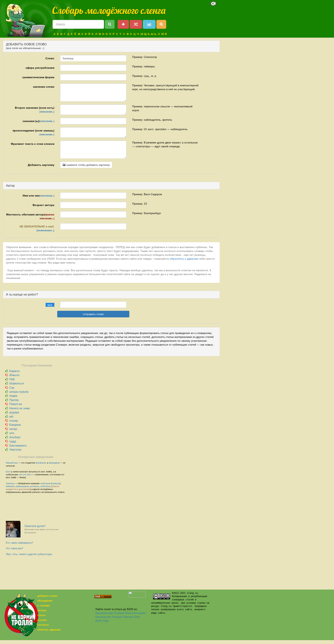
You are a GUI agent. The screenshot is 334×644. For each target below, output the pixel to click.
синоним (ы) (38, 121)
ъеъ (11, 433)
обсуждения (44, 600)
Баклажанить (18, 445)
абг (11, 416)
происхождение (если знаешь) (33, 132)
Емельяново (103, 616)
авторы (42, 610)
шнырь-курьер (18, 391)
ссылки (42, 620)
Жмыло (14, 375)
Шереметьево (104, 612)
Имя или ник (38, 195)
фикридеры (54, 463)
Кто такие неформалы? (19, 542)
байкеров (10, 486)
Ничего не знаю (19, 408)
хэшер (13, 420)
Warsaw (128, 616)
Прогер (14, 400)
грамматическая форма (38, 77)
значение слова (43, 86)
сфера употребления (40, 67)
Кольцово (140, 612)
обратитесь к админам (184, 258)
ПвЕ (12, 379)
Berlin (98, 620)
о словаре (43, 605)
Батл (8, 471)
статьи (41, 615)
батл (29, 474)
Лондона (117, 616)
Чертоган (15, 449)
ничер (13, 428)
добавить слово (47, 595)
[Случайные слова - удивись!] (136, 24)
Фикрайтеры (12, 463)
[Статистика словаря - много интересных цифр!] (149, 24)
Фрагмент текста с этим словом (32, 143)
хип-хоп (22, 474)
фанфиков (41, 463)
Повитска (15, 404)
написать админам (49, 629)
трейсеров (45, 483)
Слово (49, 58)
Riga (106, 620)
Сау (11, 387)
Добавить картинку (41, 164)
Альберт (15, 437)
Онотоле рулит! (42, 529)
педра (13, 395)
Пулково (119, 612)
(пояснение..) (46, 111)
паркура (56, 483)
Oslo (137, 616)
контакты (43, 624)
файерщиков (22, 486)
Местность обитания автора (30, 216)
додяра (14, 412)
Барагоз (14, 371)
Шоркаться (16, 383)
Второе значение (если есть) (34, 109)
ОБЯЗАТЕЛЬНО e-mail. (37, 228)
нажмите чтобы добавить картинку (88, 164)
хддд (12, 441)
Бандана (15, 424)
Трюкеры (10, 483)
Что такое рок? (14, 548)
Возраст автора (43, 205)
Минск (129, 612)
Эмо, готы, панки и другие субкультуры (29, 554)
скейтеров (45, 486)
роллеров (34, 486)
